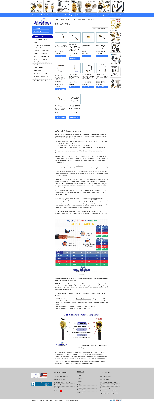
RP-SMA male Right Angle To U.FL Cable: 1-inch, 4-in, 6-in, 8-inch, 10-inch (102, 76)
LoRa (94, 147)
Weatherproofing (105, 388)
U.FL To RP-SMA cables (64, 134)
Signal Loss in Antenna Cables (109, 385)
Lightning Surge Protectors (41, 56)
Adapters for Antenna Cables (42, 39)
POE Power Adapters (40, 65)
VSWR (92, 134)
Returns (79, 387)
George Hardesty (74, 400)
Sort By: (94, 28)
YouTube (57, 391)
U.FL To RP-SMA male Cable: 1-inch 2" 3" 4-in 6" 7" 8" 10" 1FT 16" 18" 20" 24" (61, 46)
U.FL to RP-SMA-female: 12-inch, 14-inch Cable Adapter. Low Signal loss (61, 79)
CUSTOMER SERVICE (61, 372)
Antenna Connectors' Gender (108, 382)
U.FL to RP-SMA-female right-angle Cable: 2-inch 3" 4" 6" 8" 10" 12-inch (74, 76)
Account (79, 381)
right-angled (91, 306)
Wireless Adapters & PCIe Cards (41, 77)
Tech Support (69, 15)
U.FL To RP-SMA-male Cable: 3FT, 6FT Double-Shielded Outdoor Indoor (75, 107)
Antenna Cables (38, 36)
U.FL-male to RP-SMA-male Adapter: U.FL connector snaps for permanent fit (88, 46)
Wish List (80, 393)
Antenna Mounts (104, 379)
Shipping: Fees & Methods (62, 382)
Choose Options (61, 56)
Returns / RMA (58, 385)
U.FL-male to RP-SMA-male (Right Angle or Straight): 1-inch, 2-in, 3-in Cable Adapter (102, 46)
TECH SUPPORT (105, 372)
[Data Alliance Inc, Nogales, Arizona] (41, 384)
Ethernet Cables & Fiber (40, 53)
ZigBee (90, 147)
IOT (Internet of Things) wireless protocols (69, 147)
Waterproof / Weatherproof (41, 73)
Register (79, 378)
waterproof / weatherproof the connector (92, 302)
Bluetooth (85, 147)
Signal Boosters (38, 67)
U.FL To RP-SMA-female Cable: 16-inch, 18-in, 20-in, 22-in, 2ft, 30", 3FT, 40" (88, 76)
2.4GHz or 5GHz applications (77, 141)
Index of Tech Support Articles (109, 394)
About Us (80, 15)
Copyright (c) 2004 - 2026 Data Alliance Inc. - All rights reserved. (48, 400)
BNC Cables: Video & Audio (42, 45)
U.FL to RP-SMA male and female (82, 278)
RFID (101, 147)
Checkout (111, 15)
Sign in (79, 375)
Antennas (36, 42)
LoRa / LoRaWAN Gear (40, 59)
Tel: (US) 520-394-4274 (61, 376)
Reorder (119, 15)
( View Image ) (81, 274)
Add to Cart (87, 56)
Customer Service (56, 15)
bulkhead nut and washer (83, 299)
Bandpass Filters (38, 48)
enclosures (79, 166)
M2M (98, 147)
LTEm (75, 145)
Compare (58, 53)
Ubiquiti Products (38, 70)
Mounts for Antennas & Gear (42, 62)
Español (88, 15)
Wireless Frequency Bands (108, 391)
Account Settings (82, 390)
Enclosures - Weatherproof (41, 50)
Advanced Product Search (40, 15)
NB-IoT (106, 147)
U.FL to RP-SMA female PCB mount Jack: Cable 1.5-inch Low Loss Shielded (60, 107)
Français (97, 15)
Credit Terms (58, 388)
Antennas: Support (105, 376)
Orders (79, 384)
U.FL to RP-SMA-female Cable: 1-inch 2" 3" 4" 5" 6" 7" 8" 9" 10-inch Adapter (74, 48)
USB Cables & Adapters (40, 81)
